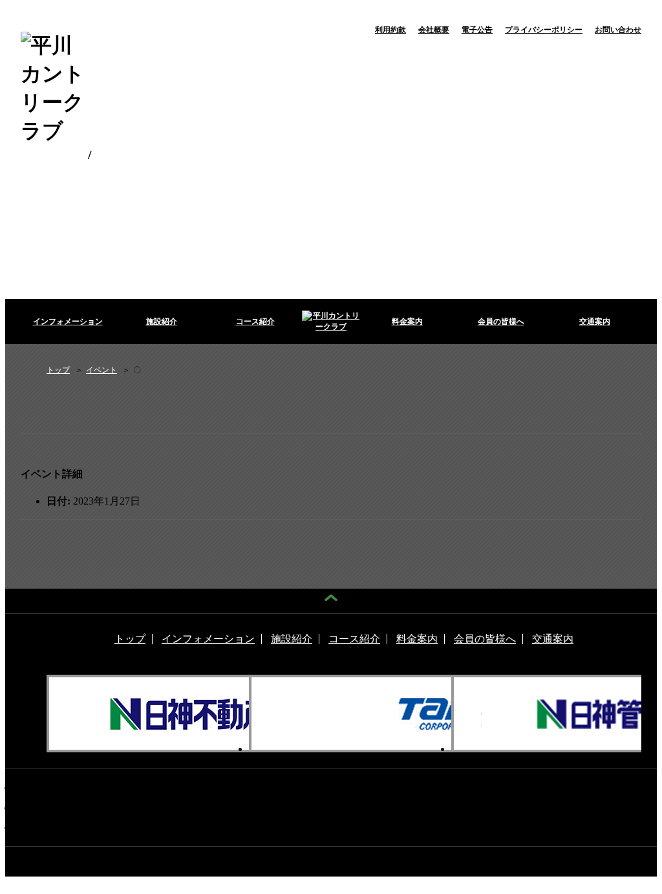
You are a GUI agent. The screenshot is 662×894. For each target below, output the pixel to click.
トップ (129, 639)
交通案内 (594, 321)
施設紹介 (161, 321)
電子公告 (477, 29)
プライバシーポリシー (543, 29)
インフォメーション (68, 321)
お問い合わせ (618, 29)
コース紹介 (255, 321)
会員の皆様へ (501, 321)
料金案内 (407, 321)
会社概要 (433, 29)
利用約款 (390, 29)
